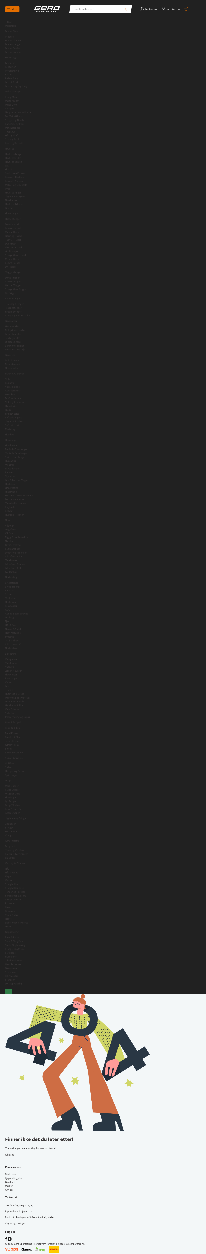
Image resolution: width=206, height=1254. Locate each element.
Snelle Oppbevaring (15, 945)
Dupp (8, 780)
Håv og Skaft (12, 135)
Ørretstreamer (13, 545)
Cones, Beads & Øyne (16, 613)
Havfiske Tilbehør (14, 204)
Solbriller (9, 713)
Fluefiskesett (12, 445)
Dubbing (9, 617)
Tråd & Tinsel (12, 640)
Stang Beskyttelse (15, 949)
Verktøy (9, 590)
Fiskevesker (11, 968)
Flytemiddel (11, 491)
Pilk (7, 165)
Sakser (8, 594)
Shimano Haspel (13, 247)
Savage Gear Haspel (15, 255)
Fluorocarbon (12, 368)
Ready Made (11, 97)
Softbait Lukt (12, 425)
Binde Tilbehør (12, 586)
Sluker (8, 379)
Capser (9, 682)
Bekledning (11, 653)
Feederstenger (13, 44)
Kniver (8, 907)
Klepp (8, 876)
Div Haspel (10, 266)
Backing (9, 472)
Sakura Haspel (12, 263)
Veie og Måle (12, 915)
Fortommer (11, 831)
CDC (7, 609)
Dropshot (10, 846)
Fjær (7, 621)
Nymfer (9, 541)
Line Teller (10, 208)
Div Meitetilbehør (14, 116)
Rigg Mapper (11, 976)
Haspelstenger (13, 219)
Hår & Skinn (11, 625)
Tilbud (8, 22)
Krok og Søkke (12, 727)
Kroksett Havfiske (14, 177)
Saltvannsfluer (12, 548)
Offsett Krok (12, 744)
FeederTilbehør (13, 40)
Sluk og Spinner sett (16, 402)
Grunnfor (10, 63)
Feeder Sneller (12, 48)
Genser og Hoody (14, 701)
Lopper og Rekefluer (16, 552)
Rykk (7, 188)
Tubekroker (11, 560)
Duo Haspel (11, 243)
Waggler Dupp (12, 793)
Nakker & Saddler (14, 629)
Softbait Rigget (13, 417)
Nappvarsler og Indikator (18, 112)
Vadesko (9, 667)
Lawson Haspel (13, 228)
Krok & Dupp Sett (14, 809)
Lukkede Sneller (13, 341)
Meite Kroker (12, 100)
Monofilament (12, 364)
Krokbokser (11, 606)
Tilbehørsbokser (13, 960)
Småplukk (10, 857)
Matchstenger (12, 127)
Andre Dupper (12, 813)
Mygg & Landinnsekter (17, 537)
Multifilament (12, 360)
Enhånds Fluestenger (16, 449)
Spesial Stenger (13, 311)
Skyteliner (10, 476)
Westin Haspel (12, 232)
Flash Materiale (13, 632)
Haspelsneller (12, 326)
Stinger (9, 827)
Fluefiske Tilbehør (14, 514)
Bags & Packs (12, 937)
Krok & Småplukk (14, 722)
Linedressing (11, 487)
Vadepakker (11, 659)
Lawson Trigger (13, 281)
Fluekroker (10, 602)
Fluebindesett (12, 648)
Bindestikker (11, 582)
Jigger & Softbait (14, 421)
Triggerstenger (13, 272)
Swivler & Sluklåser (15, 758)
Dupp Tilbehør (12, 805)
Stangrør (10, 979)
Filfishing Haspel (13, 236)
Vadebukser (11, 663)
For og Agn (11, 57)
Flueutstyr (10, 440)
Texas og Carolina (14, 850)
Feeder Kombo (13, 52)
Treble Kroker (12, 741)
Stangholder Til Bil (14, 888)
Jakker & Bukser (13, 670)
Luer (7, 686)
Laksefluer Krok (13, 568)
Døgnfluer (10, 529)
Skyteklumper (12, 468)
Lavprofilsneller (13, 334)
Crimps (9, 835)
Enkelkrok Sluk (12, 737)
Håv (7, 868)
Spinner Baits (12, 413)
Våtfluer (9, 525)
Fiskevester (11, 674)
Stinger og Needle (14, 120)
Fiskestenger (12, 213)
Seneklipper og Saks (15, 895)
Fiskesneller (11, 321)
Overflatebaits (13, 390)
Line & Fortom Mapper (17, 480)
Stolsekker (10, 972)
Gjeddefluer (11, 572)
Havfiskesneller (13, 158)
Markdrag (10, 429)
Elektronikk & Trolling (16, 922)
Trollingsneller (12, 338)
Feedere (9, 36)
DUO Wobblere (13, 398)
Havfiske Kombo (13, 161)
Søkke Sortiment (14, 752)
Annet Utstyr (12, 840)
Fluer (7, 520)
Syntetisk (10, 636)
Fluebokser (11, 484)
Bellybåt (9, 511)
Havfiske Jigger (13, 192)
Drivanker (10, 911)
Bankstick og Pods (14, 124)
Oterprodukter (13, 899)
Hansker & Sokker (14, 705)
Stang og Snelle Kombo (17, 315)
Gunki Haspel (12, 251)
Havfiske (9, 148)
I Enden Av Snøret (14, 373)
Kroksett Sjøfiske (14, 181)
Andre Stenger (13, 298)
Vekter (8, 880)
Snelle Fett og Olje (15, 349)
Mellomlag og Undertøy (17, 697)
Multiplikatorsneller (15, 330)
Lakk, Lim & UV (13, 644)
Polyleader (10, 507)
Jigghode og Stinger (16, 818)
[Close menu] (8, 991)
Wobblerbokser (13, 964)
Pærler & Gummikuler (16, 854)
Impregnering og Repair (17, 717)
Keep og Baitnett (14, 143)
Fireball (8, 169)
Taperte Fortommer (16, 503)
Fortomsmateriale (14, 499)
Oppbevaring (12, 932)
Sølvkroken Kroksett (16, 173)
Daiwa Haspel (12, 224)
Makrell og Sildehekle (16, 185)
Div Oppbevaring (14, 983)
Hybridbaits (11, 406)
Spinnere (9, 383)
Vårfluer (9, 533)
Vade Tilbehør (12, 709)
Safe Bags (10, 952)
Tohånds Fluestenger (16, 453)
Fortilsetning (12, 70)
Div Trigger (11, 293)
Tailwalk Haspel (13, 239)
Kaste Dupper (12, 789)
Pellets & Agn (12, 78)
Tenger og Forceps (15, 891)
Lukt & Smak (11, 82)
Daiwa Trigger (12, 277)
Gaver (8, 926)
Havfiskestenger (14, 154)
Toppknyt (10, 131)
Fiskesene (10, 355)
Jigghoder (10, 823)
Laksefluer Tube (13, 556)
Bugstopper (11, 678)
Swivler (9, 767)
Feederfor (10, 66)
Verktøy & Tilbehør (15, 863)
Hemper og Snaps (14, 771)
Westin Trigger (13, 285)
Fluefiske (9, 434)
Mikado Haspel (12, 259)
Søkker (8, 748)
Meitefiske (10, 25)
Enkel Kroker (11, 733)
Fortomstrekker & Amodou (19, 495)
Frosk (8, 409)
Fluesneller (10, 461)
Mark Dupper (12, 786)
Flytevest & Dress (14, 693)
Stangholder (11, 884)
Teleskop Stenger (14, 304)
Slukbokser (11, 956)
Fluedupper (11, 797)
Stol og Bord (12, 139)
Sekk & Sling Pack (14, 941)
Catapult (9, 108)
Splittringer (11, 775)
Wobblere (10, 394)
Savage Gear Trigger (16, 289)
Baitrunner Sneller (14, 345)
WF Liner (9, 464)
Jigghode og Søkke (15, 196)
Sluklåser (9, 763)
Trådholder (11, 598)
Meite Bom (11, 104)
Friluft (8, 918)
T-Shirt (9, 690)
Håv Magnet (11, 872)
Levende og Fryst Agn (16, 86)
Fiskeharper (11, 200)
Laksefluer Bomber (15, 564)
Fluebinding (11, 577)
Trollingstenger (13, 307)
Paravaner (10, 903)
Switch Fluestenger (15, 457)
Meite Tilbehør (13, 91)
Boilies (8, 74)
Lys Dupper (11, 801)
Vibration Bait (12, 386)
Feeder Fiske (11, 31)
